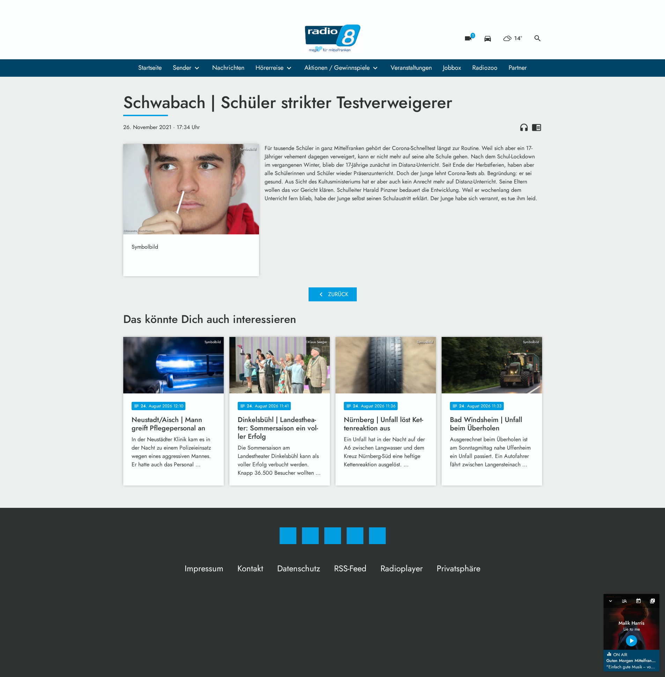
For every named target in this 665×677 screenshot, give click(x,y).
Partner (518, 67)
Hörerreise (269, 67)
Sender (182, 67)
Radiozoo (484, 67)
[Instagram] (144, 38)
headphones (524, 127)
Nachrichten (228, 67)
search (537, 38)
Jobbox (452, 67)
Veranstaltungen (411, 67)
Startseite (150, 67)
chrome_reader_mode (536, 127)
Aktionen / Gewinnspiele (337, 67)
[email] (186, 38)
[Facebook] (130, 38)
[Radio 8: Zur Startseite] (333, 38)
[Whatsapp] (158, 38)
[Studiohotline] (172, 38)
